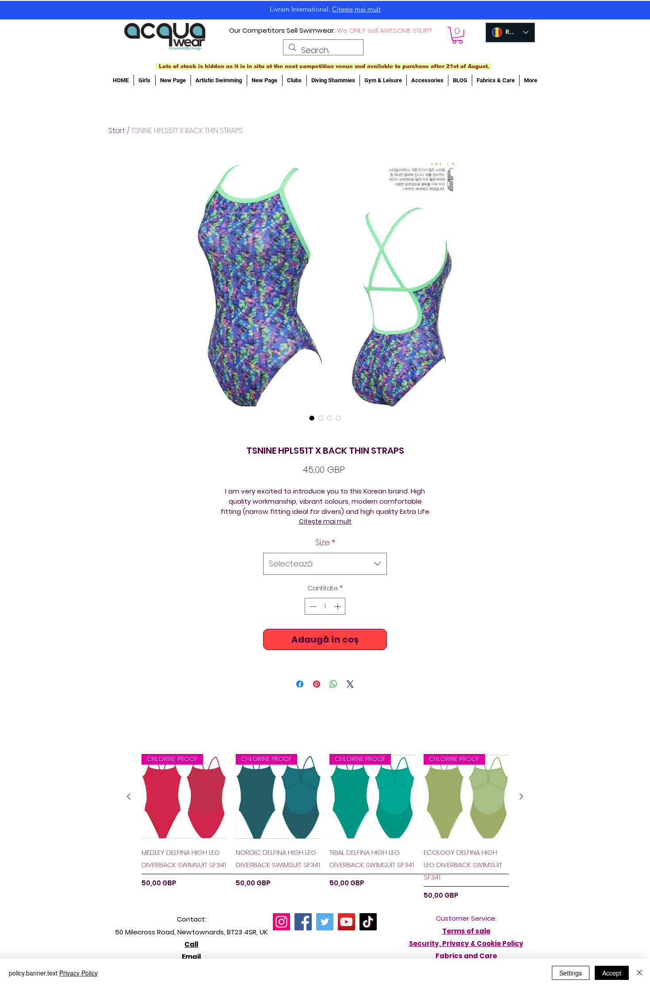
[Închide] (639, 973)
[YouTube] (346, 921)
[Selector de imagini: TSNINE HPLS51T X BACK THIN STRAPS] (311, 417)
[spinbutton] (325, 606)
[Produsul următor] (521, 796)
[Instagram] (281, 921)
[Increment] (338, 606)
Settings (570, 972)
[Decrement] (312, 606)
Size (325, 542)
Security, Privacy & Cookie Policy (466, 943)
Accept (611, 972)
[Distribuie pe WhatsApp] (333, 684)
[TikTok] (368, 921)
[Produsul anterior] (128, 796)
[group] (325, 827)
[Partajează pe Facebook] (299, 684)
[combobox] (325, 564)
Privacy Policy (78, 972)
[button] (457, 35)
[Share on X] (350, 684)
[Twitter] (324, 921)
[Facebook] (303, 921)
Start (116, 131)
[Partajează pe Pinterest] (316, 684)
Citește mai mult (325, 521)
